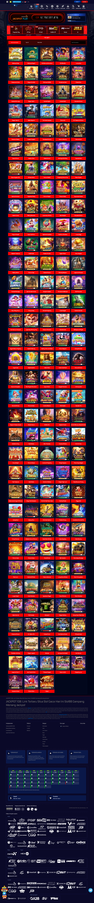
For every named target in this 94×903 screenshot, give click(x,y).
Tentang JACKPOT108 (10, 726)
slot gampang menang (63, 714)
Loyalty (28, 728)
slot (46, 712)
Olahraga (57, 8)
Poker (73, 8)
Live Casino (42, 8)
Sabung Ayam (78, 8)
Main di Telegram (17, 1)
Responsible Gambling (10, 728)
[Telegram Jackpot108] (90, 890)
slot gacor (29, 708)
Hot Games (31, 8)
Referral (28, 730)
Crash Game (62, 8)
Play (25, 19)
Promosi (83, 8)
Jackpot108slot (65, 726)
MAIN (16, 54)
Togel (52, 8)
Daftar (84, 1)
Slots (36, 8)
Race (47, 8)
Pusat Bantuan (9, 730)
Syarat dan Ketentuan (10, 732)
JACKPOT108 (30, 718)
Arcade (67, 8)
